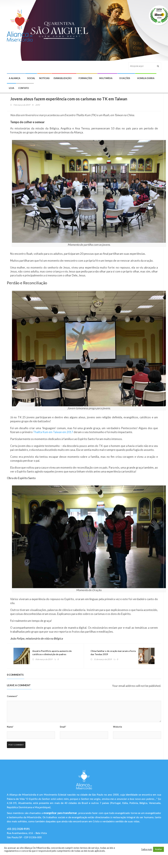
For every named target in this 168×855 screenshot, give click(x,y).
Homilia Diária (145, 78)
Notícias (44, 78)
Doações (124, 78)
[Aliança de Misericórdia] (21, 24)
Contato (23, 88)
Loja (11, 88)
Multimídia (105, 78)
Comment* (12, 696)
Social (31, 78)
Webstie (117, 726)
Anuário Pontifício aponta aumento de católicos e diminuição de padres (52, 653)
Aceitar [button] (158, 849)
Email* (63, 726)
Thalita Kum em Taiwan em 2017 (53, 432)
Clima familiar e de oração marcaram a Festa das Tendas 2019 (113, 653)
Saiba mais (146, 849)
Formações (85, 78)
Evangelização (63, 78)
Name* (10, 726)
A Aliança (14, 78)
